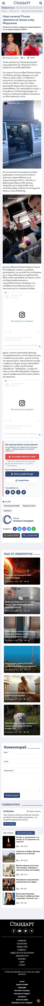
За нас (22, 981)
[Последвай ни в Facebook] (13, 931)
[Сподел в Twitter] (19, 529)
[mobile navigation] (3, 3)
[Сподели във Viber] (24, 529)
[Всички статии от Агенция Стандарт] (7, 519)
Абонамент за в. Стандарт (22, 1003)
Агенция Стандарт (23, 521)
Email (6, 761)
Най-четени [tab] (8, 833)
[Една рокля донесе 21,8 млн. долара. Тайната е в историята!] (22, 659)
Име (6, 752)
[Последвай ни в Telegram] (31, 931)
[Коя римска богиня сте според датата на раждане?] (22, 688)
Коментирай (13, 535)
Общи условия (22, 984)
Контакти (22, 997)
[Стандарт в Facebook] (7, 492)
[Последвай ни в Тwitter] (25, 931)
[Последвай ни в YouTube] (19, 931)
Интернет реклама (22, 991)
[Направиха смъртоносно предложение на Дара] (9, 884)
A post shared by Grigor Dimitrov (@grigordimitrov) (23, 434)
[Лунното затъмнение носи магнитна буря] (22, 571)
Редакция (22, 987)
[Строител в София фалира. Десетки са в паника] (9, 856)
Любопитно (14, 11)
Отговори (10, 824)
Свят (22, 962)
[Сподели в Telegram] (29, 529)
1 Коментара (31, 535)
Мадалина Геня (29, 505)
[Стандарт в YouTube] (13, 492)
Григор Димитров (11, 505)
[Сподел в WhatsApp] (34, 529)
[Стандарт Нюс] (22, 926)
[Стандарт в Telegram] (18, 492)
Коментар (9, 771)
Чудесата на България (22, 953)
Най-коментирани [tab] (25, 833)
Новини (4, 11)
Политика (22, 944)
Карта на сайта (22, 1000)
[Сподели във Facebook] (15, 529)
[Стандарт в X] (23, 492)
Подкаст (22, 950)
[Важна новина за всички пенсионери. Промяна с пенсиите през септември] (9, 870)
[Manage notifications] (38, 1001)
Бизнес (22, 959)
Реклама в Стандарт (22, 994)
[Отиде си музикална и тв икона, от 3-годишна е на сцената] (9, 842)
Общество (22, 947)
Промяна (7, 510)
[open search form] (41, 3)
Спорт (22, 965)
